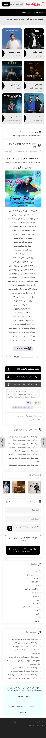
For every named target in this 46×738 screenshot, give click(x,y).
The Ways (35, 592)
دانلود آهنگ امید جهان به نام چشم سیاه (24, 465)
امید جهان (28, 416)
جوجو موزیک (33, 132)
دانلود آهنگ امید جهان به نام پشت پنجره (24, 436)
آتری (37, 614)
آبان (38, 599)
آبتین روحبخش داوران (31, 607)
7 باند (37, 571)
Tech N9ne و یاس (32, 589)
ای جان (20, 416)
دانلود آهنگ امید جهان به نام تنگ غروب (24, 454)
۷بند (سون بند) (33, 578)
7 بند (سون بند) (33, 575)
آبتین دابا (36, 603)
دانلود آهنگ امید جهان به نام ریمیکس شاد (23, 444)
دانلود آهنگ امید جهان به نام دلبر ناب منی (23, 447)
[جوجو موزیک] (35, 4)
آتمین (37, 617)
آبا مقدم (36, 596)
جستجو (6, 4)
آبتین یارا (36, 610)
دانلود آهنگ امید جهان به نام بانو (26, 451)
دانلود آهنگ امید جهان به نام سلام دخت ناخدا (24, 460)
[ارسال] (9, 528)
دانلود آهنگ (27, 12)
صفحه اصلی (39, 12)
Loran (37, 585)
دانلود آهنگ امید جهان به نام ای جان (22, 145)
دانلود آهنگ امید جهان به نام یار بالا (26, 440)
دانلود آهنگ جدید (32, 158)
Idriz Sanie (35, 582)
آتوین (37, 621)
